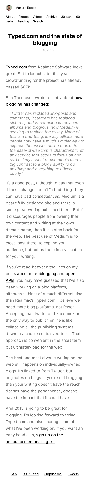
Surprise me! (53, 474)
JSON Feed (31, 474)
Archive (51, 16)
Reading (23, 21)
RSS (14, 474)
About (10, 16)
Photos (23, 16)
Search (38, 21)
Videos (37, 16)
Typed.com (16, 67)
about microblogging (36, 273)
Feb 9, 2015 (45, 50)
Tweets (73, 474)
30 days (66, 16)
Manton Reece (25, 7)
